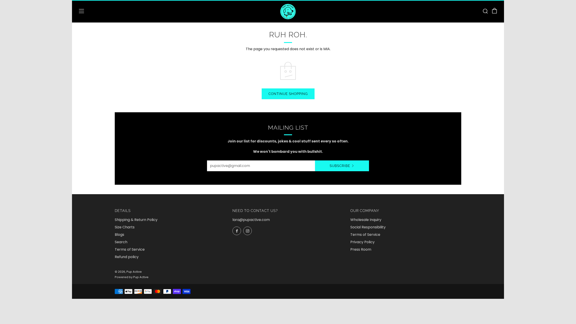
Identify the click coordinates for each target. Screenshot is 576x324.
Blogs (119, 234)
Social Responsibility (368, 227)
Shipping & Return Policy (136, 219)
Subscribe (340, 166)
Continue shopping (288, 94)
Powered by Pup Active (131, 277)
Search (121, 242)
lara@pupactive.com (251, 219)
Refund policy (127, 256)
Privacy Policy (362, 242)
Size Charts (125, 227)
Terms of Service (130, 249)
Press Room (360, 249)
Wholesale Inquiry (365, 219)
